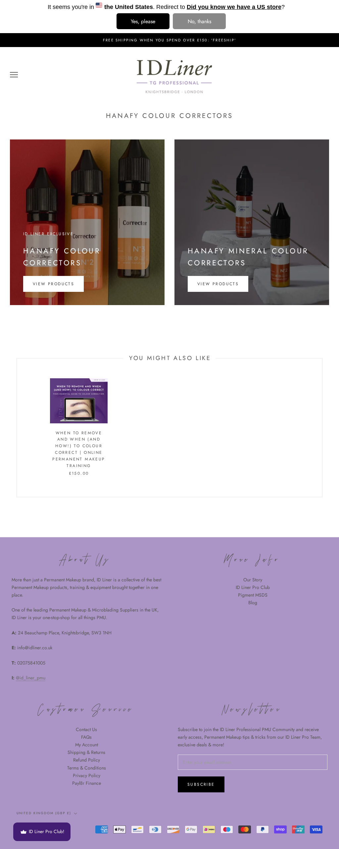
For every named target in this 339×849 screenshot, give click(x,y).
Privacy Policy (86, 775)
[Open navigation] (14, 75)
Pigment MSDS (252, 595)
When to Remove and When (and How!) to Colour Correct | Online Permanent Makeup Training (78, 449)
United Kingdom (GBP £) (44, 813)
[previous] (16, 427)
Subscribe (201, 784)
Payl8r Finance (86, 783)
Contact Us (86, 729)
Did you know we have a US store (234, 7)
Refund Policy (86, 760)
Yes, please (143, 21)
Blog (252, 602)
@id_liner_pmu (30, 677)
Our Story (252, 579)
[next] (322, 427)
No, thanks (199, 21)
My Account (86, 744)
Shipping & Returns (86, 752)
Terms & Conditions (86, 768)
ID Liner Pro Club (253, 587)
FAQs (86, 737)
